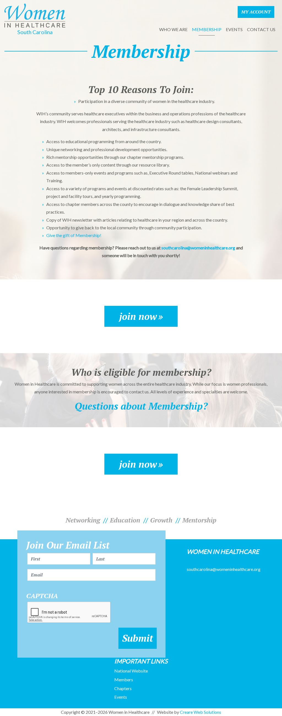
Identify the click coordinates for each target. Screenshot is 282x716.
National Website (131, 670)
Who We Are (173, 29)
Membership (206, 29)
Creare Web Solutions (200, 712)
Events (234, 29)
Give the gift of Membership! (73, 235)
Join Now (138, 316)
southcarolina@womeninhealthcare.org (198, 247)
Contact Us (261, 29)
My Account (256, 12)
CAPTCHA (42, 596)
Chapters (123, 688)
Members (123, 679)
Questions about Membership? (141, 406)
